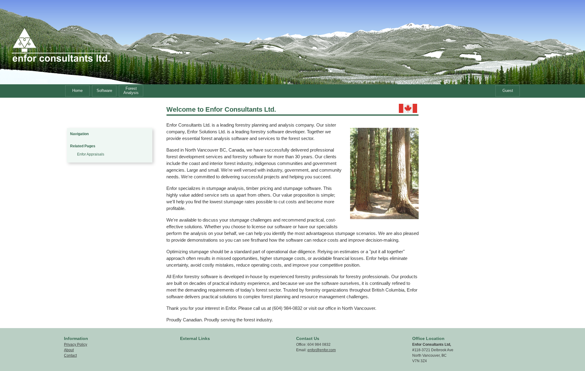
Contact (70, 355)
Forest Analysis (131, 90)
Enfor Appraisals (90, 154)
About (69, 350)
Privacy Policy (75, 344)
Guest (507, 90)
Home (77, 90)
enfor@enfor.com (321, 350)
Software (104, 90)
